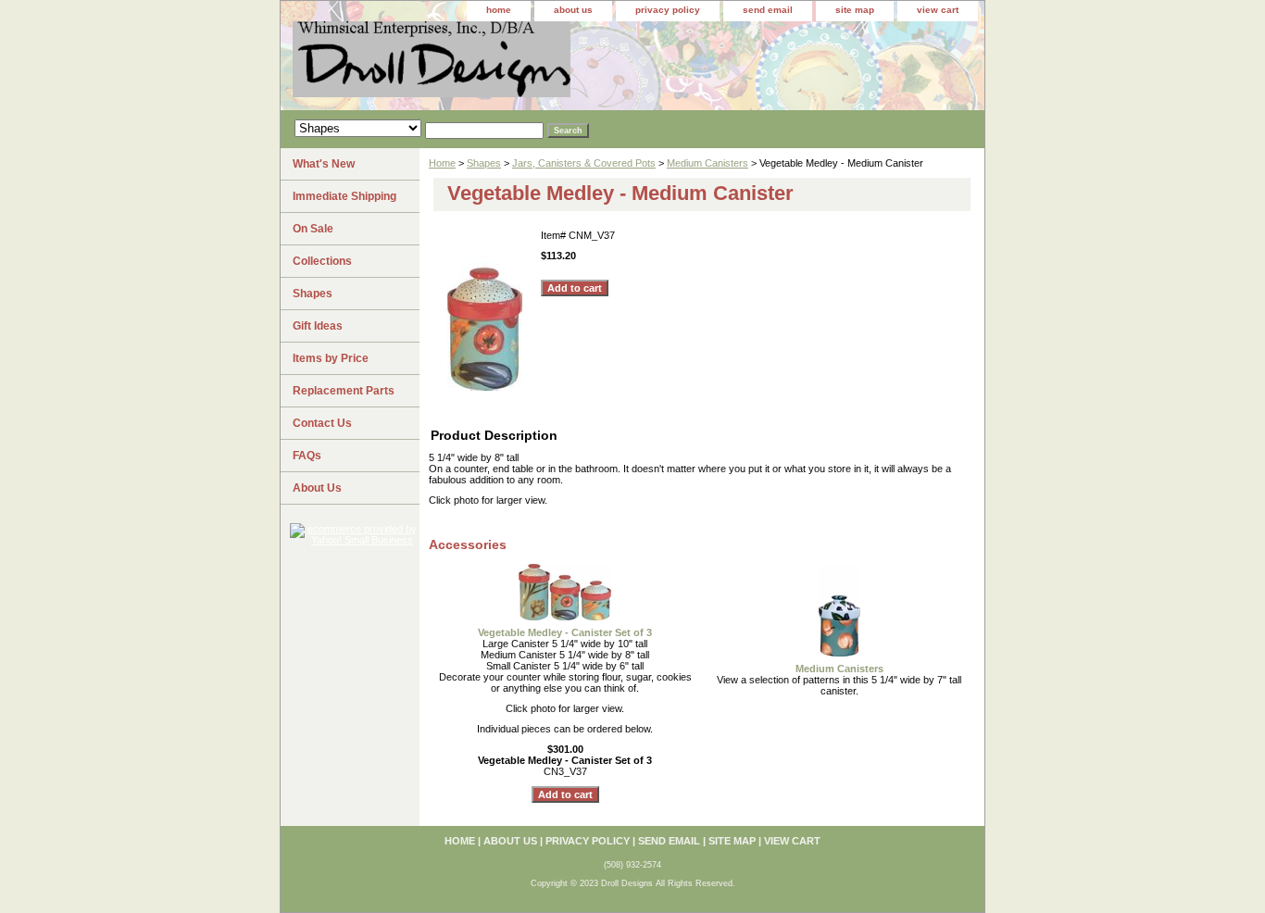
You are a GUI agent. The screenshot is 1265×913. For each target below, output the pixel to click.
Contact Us (322, 423)
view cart (937, 10)
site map (854, 10)
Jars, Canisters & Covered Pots (584, 163)
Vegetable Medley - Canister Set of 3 (565, 632)
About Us (317, 488)
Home (442, 163)
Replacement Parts (344, 390)
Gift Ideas (318, 325)
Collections (322, 261)
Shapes (484, 163)
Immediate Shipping (344, 196)
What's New (324, 163)
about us (573, 10)
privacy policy (667, 10)
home (498, 10)
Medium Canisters (707, 163)
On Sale (313, 228)
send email (768, 10)
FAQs (307, 455)
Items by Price (331, 358)
